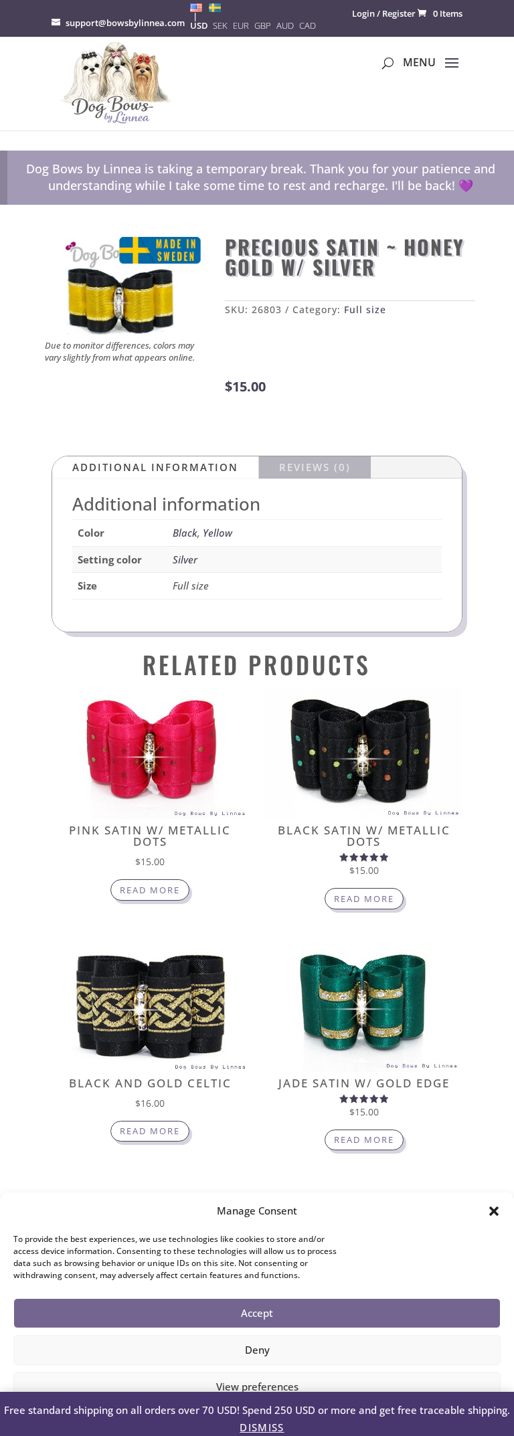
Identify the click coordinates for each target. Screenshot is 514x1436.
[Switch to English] (196, 7)
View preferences (257, 1386)
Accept (257, 1313)
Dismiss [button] (262, 1427)
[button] (494, 1211)
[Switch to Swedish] (214, 7)
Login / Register (384, 13)
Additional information (155, 467)
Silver (185, 559)
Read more (150, 890)
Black (185, 532)
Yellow (217, 532)
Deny (257, 1349)
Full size (365, 309)
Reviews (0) (315, 467)
